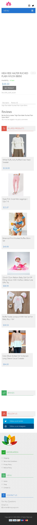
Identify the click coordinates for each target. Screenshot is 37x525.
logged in (13, 119)
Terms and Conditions (10, 461)
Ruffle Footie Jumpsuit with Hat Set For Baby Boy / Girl (18, 317)
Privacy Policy (8, 464)
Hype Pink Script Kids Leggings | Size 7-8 (15, 200)
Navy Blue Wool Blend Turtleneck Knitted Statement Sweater (32, 73)
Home (5, 481)
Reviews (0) (14, 103)
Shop (5, 484)
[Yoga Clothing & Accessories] (16, 5)
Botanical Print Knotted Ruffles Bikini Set (17, 239)
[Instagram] (5, 426)
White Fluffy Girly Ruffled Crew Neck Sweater (17, 160)
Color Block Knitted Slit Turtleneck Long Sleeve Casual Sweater (15, 357)
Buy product (9, 88)
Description (5, 103)
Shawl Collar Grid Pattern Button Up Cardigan (34, 73)
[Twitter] (5, 421)
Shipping (6, 458)
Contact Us (7, 488)
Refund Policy (8, 468)
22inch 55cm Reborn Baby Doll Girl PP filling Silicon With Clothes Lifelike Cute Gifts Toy (18, 280)
